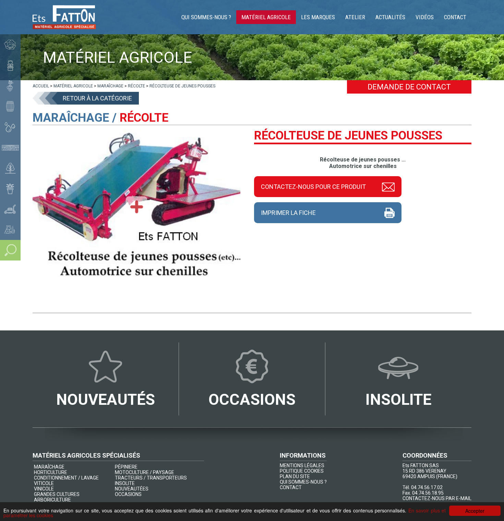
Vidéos (425, 17)
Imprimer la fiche (288, 212)
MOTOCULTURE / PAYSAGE (144, 472)
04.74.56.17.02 (427, 487)
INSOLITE (125, 483)
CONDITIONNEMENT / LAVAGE (66, 478)
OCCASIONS (128, 494)
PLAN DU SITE (295, 476)
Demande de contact (409, 87)
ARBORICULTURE (52, 499)
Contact (455, 17)
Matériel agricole (266, 17)
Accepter (474, 510)
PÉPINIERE (126, 467)
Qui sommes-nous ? (206, 17)
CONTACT (291, 487)
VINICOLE (44, 489)
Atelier (355, 17)
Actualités (390, 17)
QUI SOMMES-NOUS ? (303, 482)
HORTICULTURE (50, 472)
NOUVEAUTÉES (131, 489)
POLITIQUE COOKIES (302, 471)
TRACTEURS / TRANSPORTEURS (151, 478)
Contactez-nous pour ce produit (313, 186)
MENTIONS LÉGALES (302, 465)
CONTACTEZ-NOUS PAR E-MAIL (437, 498)
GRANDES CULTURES (57, 494)
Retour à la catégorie (97, 98)
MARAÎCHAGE (49, 467)
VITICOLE (44, 483)
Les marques (318, 17)
